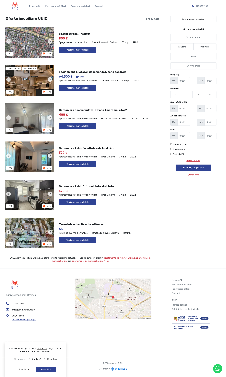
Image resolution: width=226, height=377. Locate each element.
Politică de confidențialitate (185, 309)
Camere (174, 88)
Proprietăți (34, 6)
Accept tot (46, 369)
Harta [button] (48, 54)
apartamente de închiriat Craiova (119, 258)
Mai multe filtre (193, 160)
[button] (8, 41)
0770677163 (202, 6)
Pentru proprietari (80, 6)
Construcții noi (180, 144)
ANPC (174, 300)
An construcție (178, 116)
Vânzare (182, 47)
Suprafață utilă (178, 102)
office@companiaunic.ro (24, 309)
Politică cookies (179, 305)
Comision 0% (179, 149)
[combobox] (193, 37)
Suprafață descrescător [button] (193, 19)
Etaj (172, 129)
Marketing (52, 359)
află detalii (42, 348)
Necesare (21, 359)
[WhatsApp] (217, 368)
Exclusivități (178, 154)
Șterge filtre (193, 175)
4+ (210, 94)
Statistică (36, 359)
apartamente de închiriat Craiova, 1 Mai (90, 261)
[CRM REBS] (119, 369)
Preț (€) (174, 74)
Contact (99, 6)
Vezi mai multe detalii (77, 49)
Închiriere (204, 47)
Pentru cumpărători (55, 6)
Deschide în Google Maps (24, 319)
